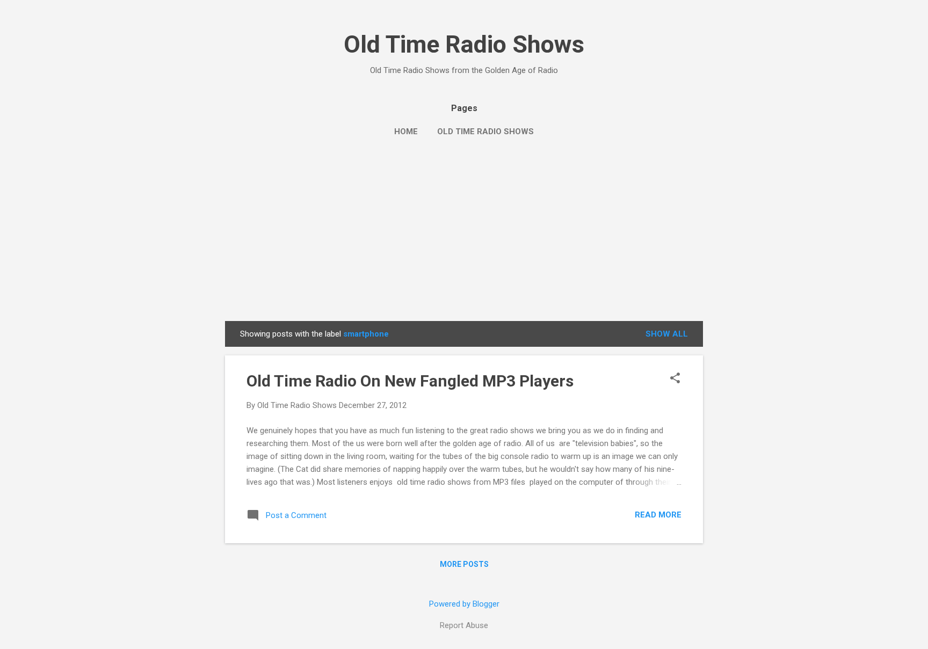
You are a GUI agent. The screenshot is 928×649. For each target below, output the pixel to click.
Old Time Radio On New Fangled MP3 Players (410, 380)
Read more (658, 515)
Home (406, 131)
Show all (667, 334)
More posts (464, 564)
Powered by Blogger (464, 604)
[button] (675, 379)
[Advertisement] (464, 240)
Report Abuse (464, 625)
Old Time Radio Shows (464, 44)
